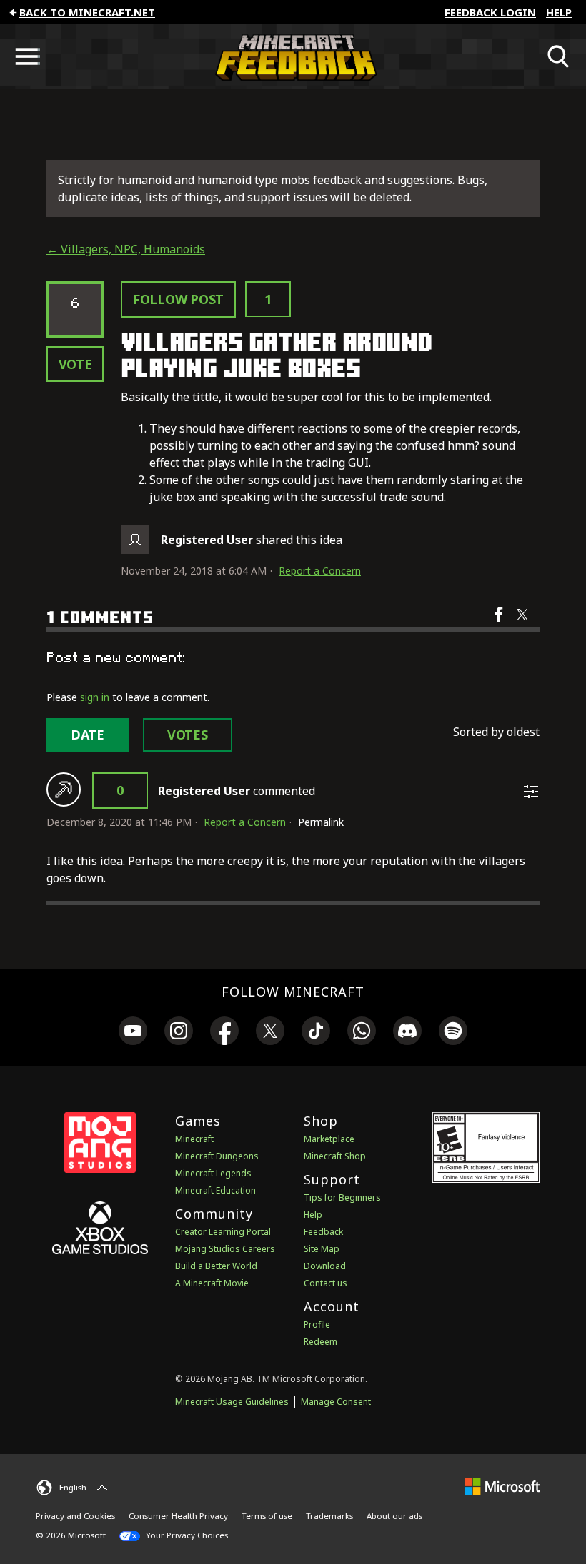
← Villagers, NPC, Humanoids (125, 249)
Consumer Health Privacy (178, 1515)
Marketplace (329, 1139)
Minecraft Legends (213, 1173)
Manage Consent (336, 1402)
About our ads (394, 1515)
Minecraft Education (215, 1190)
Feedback (323, 1232)
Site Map (321, 1249)
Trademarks (329, 1515)
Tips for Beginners (342, 1197)
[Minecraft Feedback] (293, 56)
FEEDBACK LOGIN (490, 12)
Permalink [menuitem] (321, 822)
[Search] (559, 56)
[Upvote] (63, 789)
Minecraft (194, 1139)
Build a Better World (216, 1266)
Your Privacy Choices (186, 1535)
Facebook (500, 624)
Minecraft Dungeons (217, 1156)
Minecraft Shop (335, 1156)
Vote (75, 364)
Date (87, 734)
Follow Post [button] (178, 299)
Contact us (325, 1283)
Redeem (320, 1342)
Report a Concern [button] (320, 570)
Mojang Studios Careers (225, 1249)
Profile (317, 1324)
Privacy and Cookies (75, 1515)
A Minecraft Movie (212, 1283)
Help (559, 12)
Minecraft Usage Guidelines (232, 1402)
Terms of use (267, 1515)
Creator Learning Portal (223, 1232)
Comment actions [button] (531, 791)
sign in (94, 697)
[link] (133, 1032)
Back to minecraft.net (87, 12)
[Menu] (27, 56)
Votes (187, 734)
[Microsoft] (502, 1486)
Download (325, 1266)
